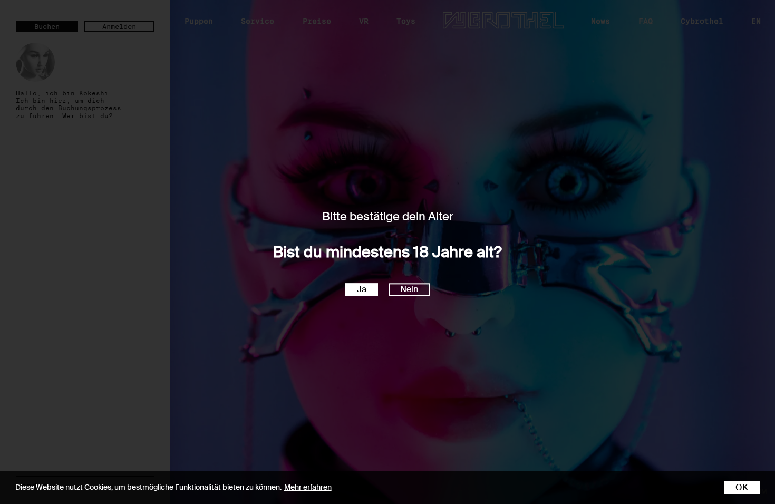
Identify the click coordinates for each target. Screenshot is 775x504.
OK (741, 487)
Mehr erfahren (308, 487)
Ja (361, 289)
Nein (409, 289)
